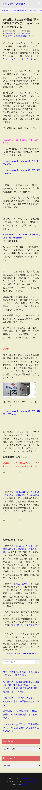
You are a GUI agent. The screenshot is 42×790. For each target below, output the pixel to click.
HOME (6, 10)
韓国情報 (24, 36)
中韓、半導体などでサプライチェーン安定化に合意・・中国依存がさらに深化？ (21, 701)
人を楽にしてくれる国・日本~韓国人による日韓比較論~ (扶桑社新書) (21, 548)
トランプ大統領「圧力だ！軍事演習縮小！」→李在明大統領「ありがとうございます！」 (21, 727)
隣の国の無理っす (25, 33)
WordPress (25, 784)
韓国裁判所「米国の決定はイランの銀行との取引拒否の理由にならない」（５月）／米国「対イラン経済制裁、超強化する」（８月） (21, 686)
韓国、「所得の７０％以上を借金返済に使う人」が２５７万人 (21, 673)
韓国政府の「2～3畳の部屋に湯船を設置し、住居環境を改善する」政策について (21, 714)
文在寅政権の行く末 (19, 10)
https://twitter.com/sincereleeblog (19, 653)
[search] (37, 661)
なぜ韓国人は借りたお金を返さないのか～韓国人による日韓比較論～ (21, 494)
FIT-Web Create (30, 781)
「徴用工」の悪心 (19, 583)
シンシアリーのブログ (14, 3)
